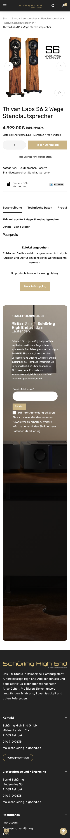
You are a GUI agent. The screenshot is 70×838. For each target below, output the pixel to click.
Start (5, 18)
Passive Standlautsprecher (18, 22)
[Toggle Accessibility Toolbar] (63, 831)
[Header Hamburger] (6, 5)
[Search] (53, 5)
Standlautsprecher (51, 18)
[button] (61, 66)
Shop (15, 18)
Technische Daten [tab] (39, 207)
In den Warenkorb (47, 144)
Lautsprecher (29, 18)
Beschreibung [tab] (12, 207)
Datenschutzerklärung (27, 431)
